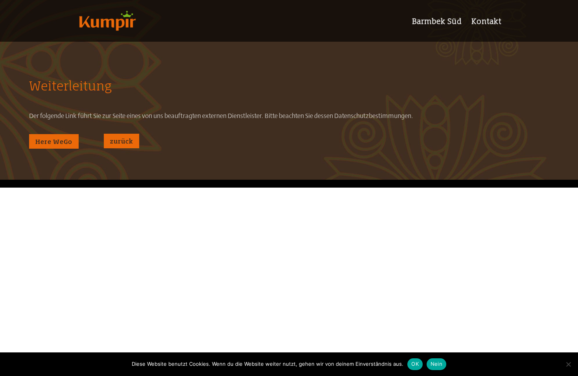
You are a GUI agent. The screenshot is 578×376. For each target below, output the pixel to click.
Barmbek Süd (437, 22)
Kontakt (486, 22)
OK (415, 364)
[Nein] (568, 364)
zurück (121, 141)
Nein (436, 364)
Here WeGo (53, 141)
